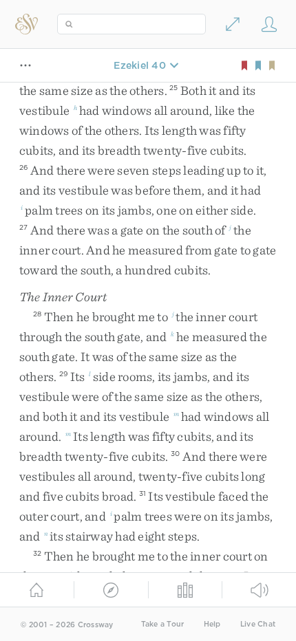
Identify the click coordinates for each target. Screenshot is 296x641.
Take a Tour (162, 624)
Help (212, 624)
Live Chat (257, 624)
